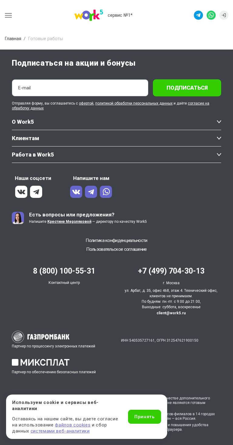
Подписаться (187, 88)
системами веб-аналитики (60, 431)
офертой (86, 103)
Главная (13, 38)
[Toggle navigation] (10, 15)
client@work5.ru (171, 313)
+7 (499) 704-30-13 (171, 271)
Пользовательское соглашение (116, 249)
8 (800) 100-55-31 (64, 271)
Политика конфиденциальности (116, 240)
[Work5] (88, 15)
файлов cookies (72, 425)
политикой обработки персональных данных (134, 103)
